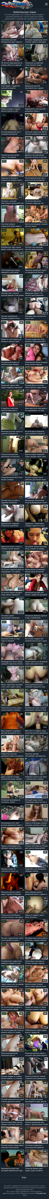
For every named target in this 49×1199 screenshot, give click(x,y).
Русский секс (41, 1193)
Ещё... (24, 1177)
